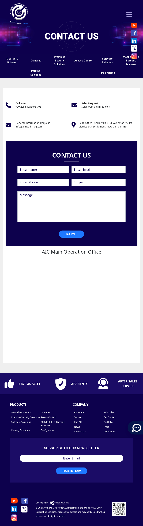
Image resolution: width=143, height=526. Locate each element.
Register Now (71, 470)
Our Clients (109, 431)
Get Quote (109, 417)
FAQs (106, 426)
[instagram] (134, 56)
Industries (109, 412)
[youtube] (134, 25)
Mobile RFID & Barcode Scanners (131, 61)
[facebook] (134, 33)
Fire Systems (107, 72)
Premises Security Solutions (59, 61)
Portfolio (108, 421)
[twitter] (134, 48)
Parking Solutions (20, 430)
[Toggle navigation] (129, 14)
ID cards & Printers (21, 412)
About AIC (79, 412)
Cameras (36, 60)
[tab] (12, 61)
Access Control (83, 60)
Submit (71, 234)
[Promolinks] (59, 503)
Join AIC (78, 421)
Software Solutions (21, 421)
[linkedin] (134, 41)
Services (78, 417)
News (77, 426)
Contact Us (80, 431)
